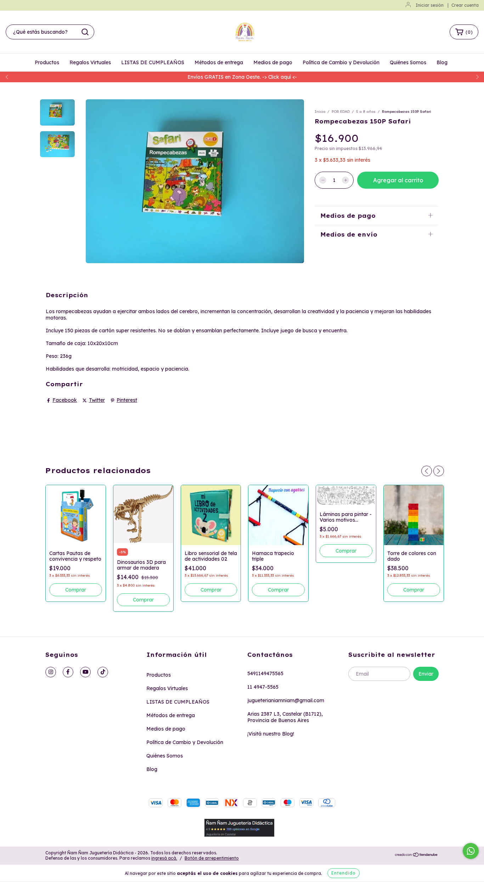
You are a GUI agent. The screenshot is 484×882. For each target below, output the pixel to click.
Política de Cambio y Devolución (341, 62)
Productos (47, 62)
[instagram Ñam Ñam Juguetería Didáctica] (50, 672)
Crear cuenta (465, 5)
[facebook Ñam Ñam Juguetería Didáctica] (68, 672)
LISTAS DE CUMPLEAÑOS (152, 62)
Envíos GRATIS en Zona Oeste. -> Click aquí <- (242, 77)
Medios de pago (272, 62)
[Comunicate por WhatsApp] (471, 851)
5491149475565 (265, 673)
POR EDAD (341, 111)
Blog (442, 62)
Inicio (320, 111)
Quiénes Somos (408, 62)
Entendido (343, 873)
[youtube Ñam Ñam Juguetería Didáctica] (85, 672)
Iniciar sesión (430, 5)
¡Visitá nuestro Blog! (270, 734)
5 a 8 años (366, 111)
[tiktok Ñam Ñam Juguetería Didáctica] (102, 672)
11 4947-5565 (262, 687)
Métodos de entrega (219, 62)
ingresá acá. (164, 858)
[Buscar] (85, 32)
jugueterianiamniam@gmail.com (285, 700)
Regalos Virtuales (90, 62)
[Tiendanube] (416, 855)
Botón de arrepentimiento (212, 858)
